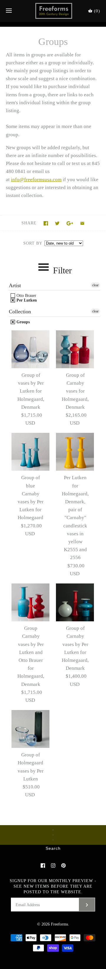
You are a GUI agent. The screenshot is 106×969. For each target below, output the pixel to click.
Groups (22, 322)
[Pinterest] (63, 865)
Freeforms (59, 924)
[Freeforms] (53, 11)
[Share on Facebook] (46, 223)
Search (53, 849)
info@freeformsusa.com (36, 179)
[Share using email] (82, 223)
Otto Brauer (25, 295)
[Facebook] (43, 865)
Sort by (32, 243)
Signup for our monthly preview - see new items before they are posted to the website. (53, 886)
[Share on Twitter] (57, 223)
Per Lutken (26, 300)
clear (95, 285)
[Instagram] (53, 865)
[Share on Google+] (70, 223)
